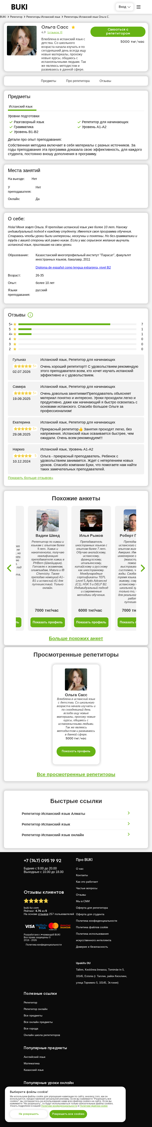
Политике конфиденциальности (59, 1106)
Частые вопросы (86, 888)
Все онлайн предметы (38, 1022)
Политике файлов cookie (94, 1106)
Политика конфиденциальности (44, 944)
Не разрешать (29, 1114)
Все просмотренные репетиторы (76, 774)
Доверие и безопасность (92, 946)
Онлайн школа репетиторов (42, 1035)
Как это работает (87, 881)
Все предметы (33, 1015)
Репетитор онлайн (36, 1009)
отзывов (43, 914)
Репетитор (30, 1002)
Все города (31, 1028)
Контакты (82, 875)
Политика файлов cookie (92, 927)
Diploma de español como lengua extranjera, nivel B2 (73, 267)
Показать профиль (48, 622)
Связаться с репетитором (118, 31)
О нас (80, 868)
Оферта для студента (90, 914)
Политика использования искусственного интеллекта (93, 937)
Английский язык (34, 1056)
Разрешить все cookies (68, 1114)
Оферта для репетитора (92, 907)
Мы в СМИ (83, 901)
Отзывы (81, 894)
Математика (32, 1063)
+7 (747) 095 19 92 (42, 860)
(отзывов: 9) (55, 32)
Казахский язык (34, 1069)
